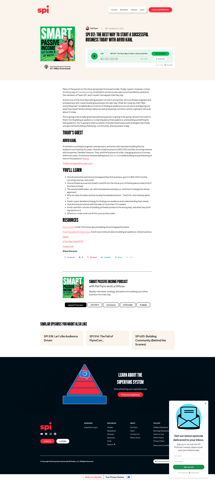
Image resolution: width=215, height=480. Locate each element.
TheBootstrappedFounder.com (77, 163)
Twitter (86, 158)
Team (132, 431)
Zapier (66, 236)
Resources (111, 423)
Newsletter (111, 431)
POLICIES (156, 423)
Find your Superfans (130, 394)
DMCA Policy (158, 438)
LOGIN (62, 441)
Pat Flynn (134, 427)
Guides (110, 427)
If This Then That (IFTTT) (73, 241)
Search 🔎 (111, 444)
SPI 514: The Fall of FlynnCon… (101, 338)
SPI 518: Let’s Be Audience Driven (61, 338)
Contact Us (135, 434)
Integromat (68, 246)
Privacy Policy (158, 441)
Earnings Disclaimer (161, 431)
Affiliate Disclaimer (160, 427)
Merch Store (135, 438)
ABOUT (132, 423)
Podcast (110, 434)
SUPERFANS (88, 423)
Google (111, 305)
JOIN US (47, 441)
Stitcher (127, 305)
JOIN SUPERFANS (160, 9)
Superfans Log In (91, 427)
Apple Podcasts (75, 305)
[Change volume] (116, 59)
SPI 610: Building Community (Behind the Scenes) (150, 340)
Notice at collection (93, 477)
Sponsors (111, 438)
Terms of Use (158, 434)
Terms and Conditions (162, 445)
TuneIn (143, 305)
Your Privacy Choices (114, 477)
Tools (109, 441)
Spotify (95, 305)
